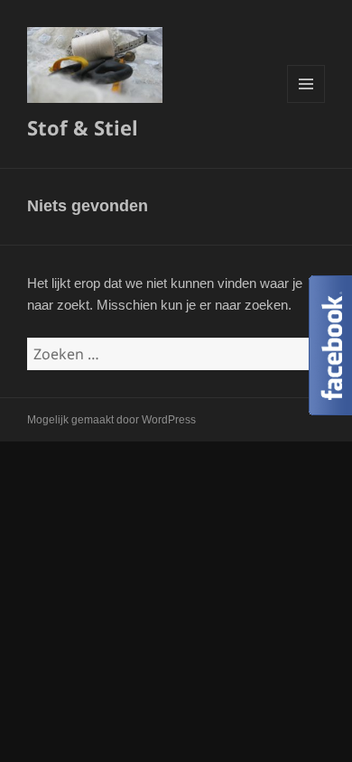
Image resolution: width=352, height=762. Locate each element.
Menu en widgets (306, 102)
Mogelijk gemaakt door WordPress (111, 420)
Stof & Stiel (82, 127)
